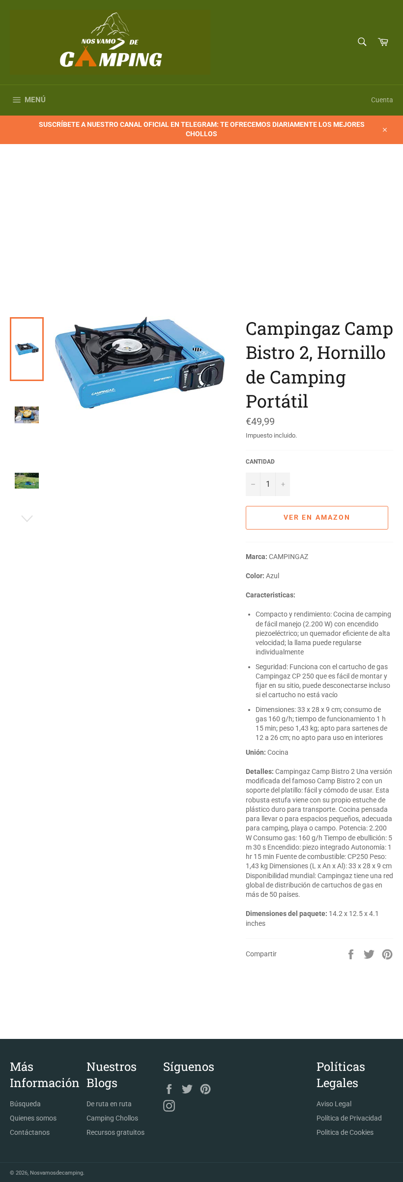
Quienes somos (33, 1118)
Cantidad (260, 461)
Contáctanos (30, 1132)
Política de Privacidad (349, 1118)
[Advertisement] (201, 242)
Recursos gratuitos (115, 1132)
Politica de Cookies (345, 1132)
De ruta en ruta (109, 1104)
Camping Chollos (112, 1118)
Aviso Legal (334, 1104)
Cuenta (382, 100)
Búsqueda (25, 1104)
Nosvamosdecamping (56, 1173)
